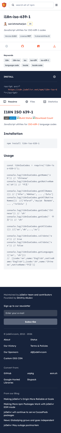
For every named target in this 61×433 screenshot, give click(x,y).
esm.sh (53, 373)
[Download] (54, 46)
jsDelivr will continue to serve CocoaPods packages (26, 414)
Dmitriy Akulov (25, 297)
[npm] (38, 46)
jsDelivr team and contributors (36, 294)
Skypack (31, 379)
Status (33, 339)
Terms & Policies (39, 345)
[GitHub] (22, 46)
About (7, 339)
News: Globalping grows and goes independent (29, 420)
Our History (10, 345)
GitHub (7, 373)
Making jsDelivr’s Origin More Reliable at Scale (29, 399)
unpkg (30, 373)
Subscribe (30, 321)
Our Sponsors (11, 352)
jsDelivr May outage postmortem (21, 425)
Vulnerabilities (42, 36)
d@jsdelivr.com (38, 352)
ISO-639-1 (33, 124)
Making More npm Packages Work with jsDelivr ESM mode (29, 406)
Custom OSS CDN (13, 358)
